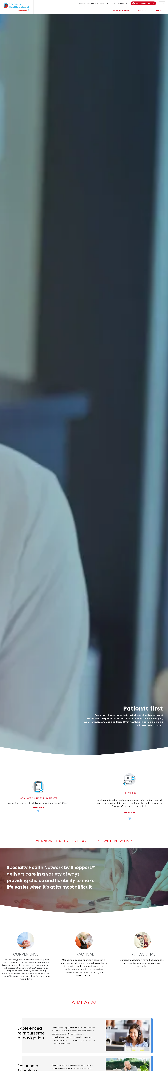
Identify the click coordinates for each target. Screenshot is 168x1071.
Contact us (122, 3)
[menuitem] (123, 10)
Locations (111, 3)
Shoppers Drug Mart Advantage (91, 3)
